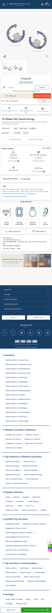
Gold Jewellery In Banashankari (18, 369)
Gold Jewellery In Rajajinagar (17, 382)
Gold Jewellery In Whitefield (16, 403)
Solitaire (44, 510)
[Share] (4, 56)
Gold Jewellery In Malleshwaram (18, 399)
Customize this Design (35, 139)
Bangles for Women (32, 439)
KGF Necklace (11, 585)
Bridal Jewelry (21, 603)
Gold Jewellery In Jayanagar (16, 408)
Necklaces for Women (14, 448)
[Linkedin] (48, 333)
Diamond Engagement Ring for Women (21, 545)
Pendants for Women (14, 443)
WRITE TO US (39, 317)
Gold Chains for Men (32, 577)
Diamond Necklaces (13, 470)
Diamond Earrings (12, 466)
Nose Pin (29, 506)
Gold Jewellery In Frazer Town (17, 360)
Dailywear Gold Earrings (15, 581)
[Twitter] (13, 333)
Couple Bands (33, 501)
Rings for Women (32, 435)
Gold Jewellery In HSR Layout (17, 386)
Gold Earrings (37, 568)
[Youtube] (22, 333)
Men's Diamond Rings (14, 479)
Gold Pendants (11, 572)
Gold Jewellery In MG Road (16, 416)
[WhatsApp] (50, 546)
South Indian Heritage (14, 599)
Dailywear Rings (12, 510)
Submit (42, 87)
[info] (18, 161)
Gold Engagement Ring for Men (18, 537)
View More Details (15, 139)
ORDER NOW (10, 610)
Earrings (16, 497)
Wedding (9, 603)
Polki (35, 599)
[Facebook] (4, 333)
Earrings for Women (13, 439)
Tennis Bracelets (32, 479)
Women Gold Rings (13, 577)
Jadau (28, 599)
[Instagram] (50, 550)
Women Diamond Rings (33, 474)
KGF (42, 599)
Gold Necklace (25, 572)
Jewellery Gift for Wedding (16, 554)
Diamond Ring (28, 461)
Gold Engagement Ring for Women (19, 532)
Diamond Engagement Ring (16, 541)
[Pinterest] (30, 333)
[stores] (42, 4)
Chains (20, 506)
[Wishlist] (47, 56)
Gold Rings (24, 568)
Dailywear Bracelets (29, 510)
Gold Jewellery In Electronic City (18, 373)
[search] (49, 4)
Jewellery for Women (14, 435)
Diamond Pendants (30, 466)
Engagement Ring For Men (16, 528)
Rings (8, 497)
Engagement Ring (12, 524)
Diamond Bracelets (13, 474)
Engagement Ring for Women (34, 524)
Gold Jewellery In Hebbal (15, 395)
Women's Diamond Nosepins (17, 483)
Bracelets (36, 497)
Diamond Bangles (31, 470)
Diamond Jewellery (13, 461)
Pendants (9, 501)
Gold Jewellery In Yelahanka (16, 377)
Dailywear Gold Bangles (36, 581)
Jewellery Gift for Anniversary (17, 550)
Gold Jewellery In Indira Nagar (17, 421)
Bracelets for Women (34, 443)
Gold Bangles (40, 572)
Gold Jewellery (11, 568)
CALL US (13, 317)
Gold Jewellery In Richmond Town (19, 364)
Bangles (26, 497)
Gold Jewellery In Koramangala (17, 412)
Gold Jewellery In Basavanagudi (18, 390)
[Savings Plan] (50, 542)
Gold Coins (10, 506)
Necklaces (20, 501)
